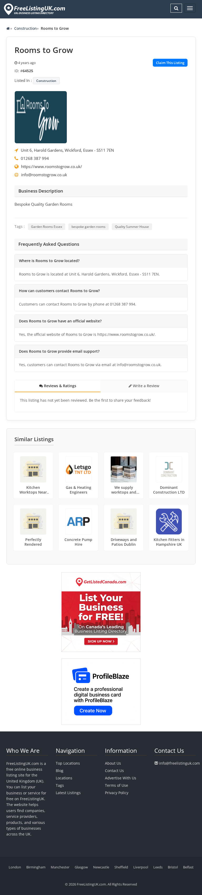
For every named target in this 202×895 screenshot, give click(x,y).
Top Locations (68, 763)
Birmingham (36, 867)
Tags (60, 785)
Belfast (188, 867)
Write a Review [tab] (145, 385)
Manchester (60, 867)
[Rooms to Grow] (40, 116)
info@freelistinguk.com (179, 763)
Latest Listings (68, 792)
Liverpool (140, 867)
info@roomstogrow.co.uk (44, 174)
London (15, 867)
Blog (59, 770)
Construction (25, 28)
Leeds (158, 867)
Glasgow (81, 867)
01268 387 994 (35, 158)
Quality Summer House (132, 226)
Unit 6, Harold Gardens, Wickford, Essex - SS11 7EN (67, 150)
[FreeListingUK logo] (33, 9)
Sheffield (121, 867)
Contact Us (114, 770)
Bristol (173, 867)
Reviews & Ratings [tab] (59, 385)
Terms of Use (116, 785)
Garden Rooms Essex (46, 226)
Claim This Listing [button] (170, 62)
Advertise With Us (120, 777)
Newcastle (101, 867)
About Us (113, 763)
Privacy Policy (116, 792)
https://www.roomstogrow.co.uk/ (51, 166)
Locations (64, 777)
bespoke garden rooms (88, 226)
